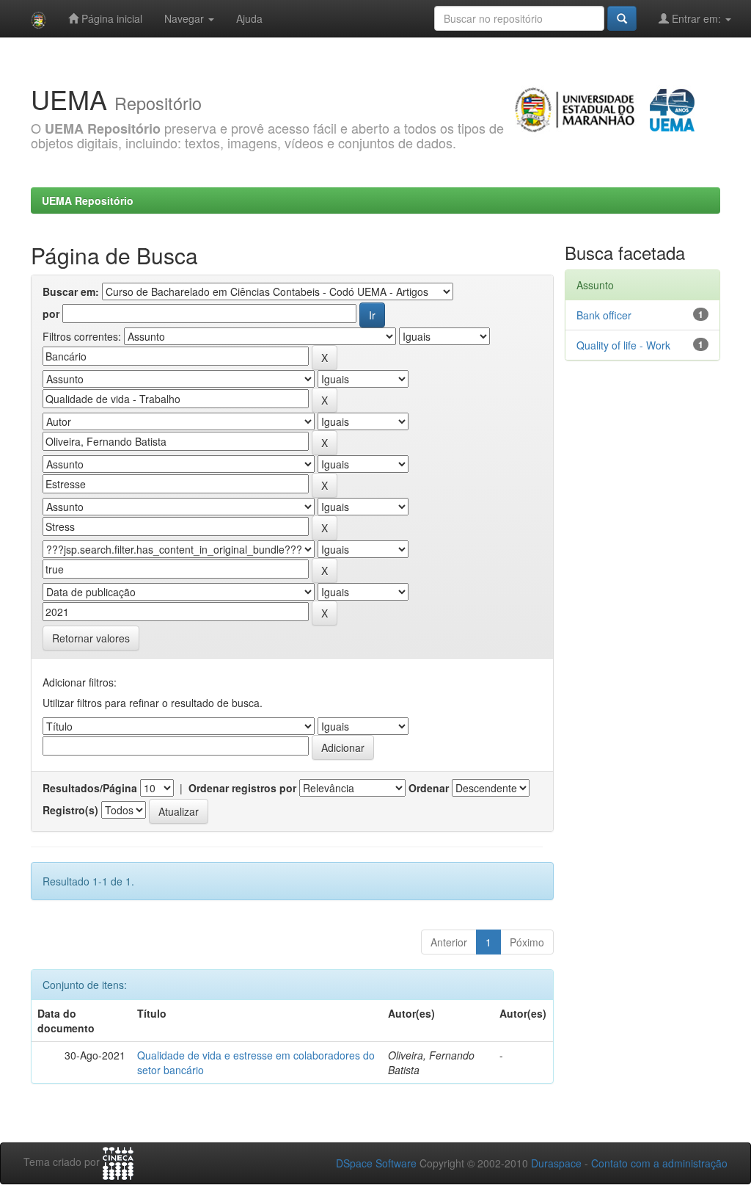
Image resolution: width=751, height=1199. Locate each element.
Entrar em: (696, 18)
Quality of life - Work (623, 345)
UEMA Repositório (87, 200)
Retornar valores (91, 638)
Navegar (185, 18)
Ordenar (429, 787)
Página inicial (110, 18)
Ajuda (249, 18)
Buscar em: (71, 291)
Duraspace (556, 1163)
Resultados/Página (90, 787)
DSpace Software (376, 1163)
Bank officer (603, 315)
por (51, 313)
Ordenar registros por (242, 787)
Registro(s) (70, 810)
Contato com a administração (659, 1163)
